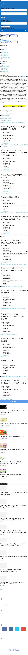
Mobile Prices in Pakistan (6, 72)
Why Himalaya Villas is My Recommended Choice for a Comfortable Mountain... (13, 544)
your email (3, 25)
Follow (10, 627)
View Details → (6, 143)
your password (4, 16)
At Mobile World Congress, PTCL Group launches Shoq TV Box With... (12, 462)
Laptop (2, 65)
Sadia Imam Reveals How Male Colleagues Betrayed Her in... (14, 618)
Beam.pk (24, 76)
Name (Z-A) (3, 51)
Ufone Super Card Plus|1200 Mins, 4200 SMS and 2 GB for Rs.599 (12, 242)
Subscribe (23, 627)
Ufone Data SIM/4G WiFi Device (8, 117)
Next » (11, 399)
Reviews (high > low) (5, 57)
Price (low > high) (5, 52)
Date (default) (4, 47)
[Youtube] (25, 653)
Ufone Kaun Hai (7, 361)
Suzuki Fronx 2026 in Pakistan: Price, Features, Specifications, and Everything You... (13, 531)
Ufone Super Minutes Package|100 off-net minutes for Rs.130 (14, 316)
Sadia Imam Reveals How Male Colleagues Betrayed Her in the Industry (13, 506)
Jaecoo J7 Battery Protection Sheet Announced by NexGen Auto (10, 570)
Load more (3, 623)
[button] (2, 30)
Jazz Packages (4, 68)
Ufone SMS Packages (6, 118)
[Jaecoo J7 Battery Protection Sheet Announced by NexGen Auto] (14, 565)
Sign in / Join (5, 3)
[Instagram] (13, 653)
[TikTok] (16, 653)
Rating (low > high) (5, 55)
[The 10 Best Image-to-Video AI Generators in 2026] (14, 552)
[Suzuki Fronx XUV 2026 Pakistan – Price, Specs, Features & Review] (14, 578)
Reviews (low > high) (5, 58)
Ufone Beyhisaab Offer (10, 197)
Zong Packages (4, 71)
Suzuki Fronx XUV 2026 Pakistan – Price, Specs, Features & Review (12, 583)
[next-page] (1, 482)
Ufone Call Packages (5, 115)
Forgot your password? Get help (8, 19)
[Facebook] (10, 653)
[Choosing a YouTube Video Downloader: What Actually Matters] (14, 488)
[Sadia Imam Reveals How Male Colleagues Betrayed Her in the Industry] (14, 501)
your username (4, 11)
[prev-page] (0, 482)
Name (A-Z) (3, 49)
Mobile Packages (5, 66)
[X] (19, 653)
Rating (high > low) (5, 54)
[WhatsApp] (22, 653)
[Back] (1, 5)
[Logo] (9, 37)
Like (4, 627)
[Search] (26, 30)
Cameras (3, 63)
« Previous (2, 399)
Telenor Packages (5, 69)
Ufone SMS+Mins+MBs (6, 120)
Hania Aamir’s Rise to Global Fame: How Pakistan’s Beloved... (13, 621)
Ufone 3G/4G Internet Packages (8, 113)
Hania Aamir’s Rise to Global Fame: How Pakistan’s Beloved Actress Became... (12, 519)
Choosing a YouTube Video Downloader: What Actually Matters (12, 614)
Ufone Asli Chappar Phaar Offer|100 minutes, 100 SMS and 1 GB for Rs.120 (14, 152)
